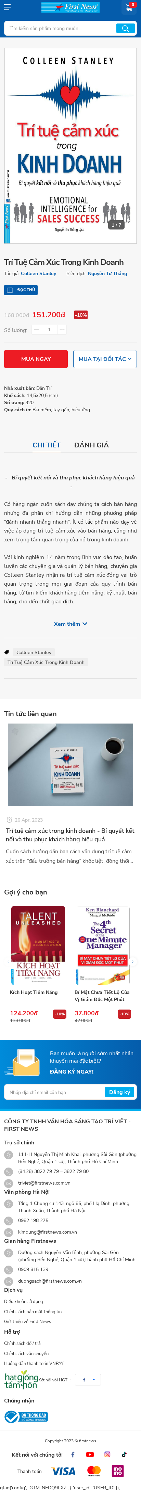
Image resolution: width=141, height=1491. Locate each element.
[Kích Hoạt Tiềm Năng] (38, 945)
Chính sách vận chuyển (26, 1353)
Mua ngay (36, 358)
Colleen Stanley (38, 273)
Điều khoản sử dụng (23, 1301)
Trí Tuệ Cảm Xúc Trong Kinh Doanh (46, 662)
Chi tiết (47, 444)
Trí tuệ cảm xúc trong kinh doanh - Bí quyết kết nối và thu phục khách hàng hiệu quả (70, 834)
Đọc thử (26, 289)
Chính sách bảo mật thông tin (33, 1311)
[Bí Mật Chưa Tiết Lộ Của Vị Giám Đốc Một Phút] (103, 945)
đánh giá (91, 444)
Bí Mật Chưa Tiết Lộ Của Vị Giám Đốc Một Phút (102, 995)
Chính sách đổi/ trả (22, 1343)
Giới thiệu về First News (27, 1321)
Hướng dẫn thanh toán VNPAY (34, 1363)
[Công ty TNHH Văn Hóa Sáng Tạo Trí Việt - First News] (70, 7)
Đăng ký (119, 1091)
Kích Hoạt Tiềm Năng (33, 992)
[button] (132, 961)
